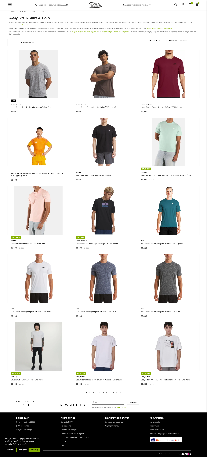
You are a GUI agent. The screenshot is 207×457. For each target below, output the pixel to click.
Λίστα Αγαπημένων (157, 430)
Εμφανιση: (152, 41)
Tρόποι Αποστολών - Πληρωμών (73, 434)
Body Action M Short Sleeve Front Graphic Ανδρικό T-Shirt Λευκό (166, 380)
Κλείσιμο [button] (10, 450)
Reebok (79, 172)
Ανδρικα (23, 12)
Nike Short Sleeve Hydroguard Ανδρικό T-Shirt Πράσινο (162, 244)
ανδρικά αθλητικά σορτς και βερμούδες (85, 32)
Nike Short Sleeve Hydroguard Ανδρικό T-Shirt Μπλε (96, 312)
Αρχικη (13, 12)
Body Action (80, 377)
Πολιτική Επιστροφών (69, 430)
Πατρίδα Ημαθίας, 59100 (25, 422)
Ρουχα (32, 12)
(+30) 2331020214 (23, 426)
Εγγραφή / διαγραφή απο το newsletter (164, 434)
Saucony (14, 377)
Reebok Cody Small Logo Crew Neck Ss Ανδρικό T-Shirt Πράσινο (166, 175)
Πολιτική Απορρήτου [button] (20, 444)
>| (120, 392)
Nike (142, 240)
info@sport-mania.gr (24, 430)
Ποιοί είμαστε (66, 426)
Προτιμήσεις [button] (22, 450)
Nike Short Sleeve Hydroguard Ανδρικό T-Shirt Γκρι (160, 312)
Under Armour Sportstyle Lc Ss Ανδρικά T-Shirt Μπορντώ (162, 107)
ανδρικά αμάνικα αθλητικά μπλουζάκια (159, 28)
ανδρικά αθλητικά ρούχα (28, 25)
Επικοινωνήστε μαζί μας (114, 422)
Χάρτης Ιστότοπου (112, 426)
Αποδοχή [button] (34, 450)
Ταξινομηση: (171, 41)
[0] (190, 5)
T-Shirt (42, 12)
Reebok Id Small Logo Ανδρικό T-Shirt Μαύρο (93, 175)
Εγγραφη (133, 402)
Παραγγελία (154, 426)
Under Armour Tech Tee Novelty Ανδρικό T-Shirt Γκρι (31, 107)
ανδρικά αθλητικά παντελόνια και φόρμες (115, 32)
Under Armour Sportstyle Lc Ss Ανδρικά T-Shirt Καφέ (96, 107)
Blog (62, 445)
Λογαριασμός (155, 422)
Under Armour (16, 104)
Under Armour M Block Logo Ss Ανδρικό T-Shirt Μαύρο (97, 244)
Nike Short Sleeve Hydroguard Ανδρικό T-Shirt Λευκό (31, 312)
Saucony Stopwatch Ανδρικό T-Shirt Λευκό (27, 380)
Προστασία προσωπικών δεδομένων (75, 437)
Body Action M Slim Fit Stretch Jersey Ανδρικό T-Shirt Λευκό (99, 380)
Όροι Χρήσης (66, 441)
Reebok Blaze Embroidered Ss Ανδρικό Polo (28, 244)
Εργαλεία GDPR (67, 422)
